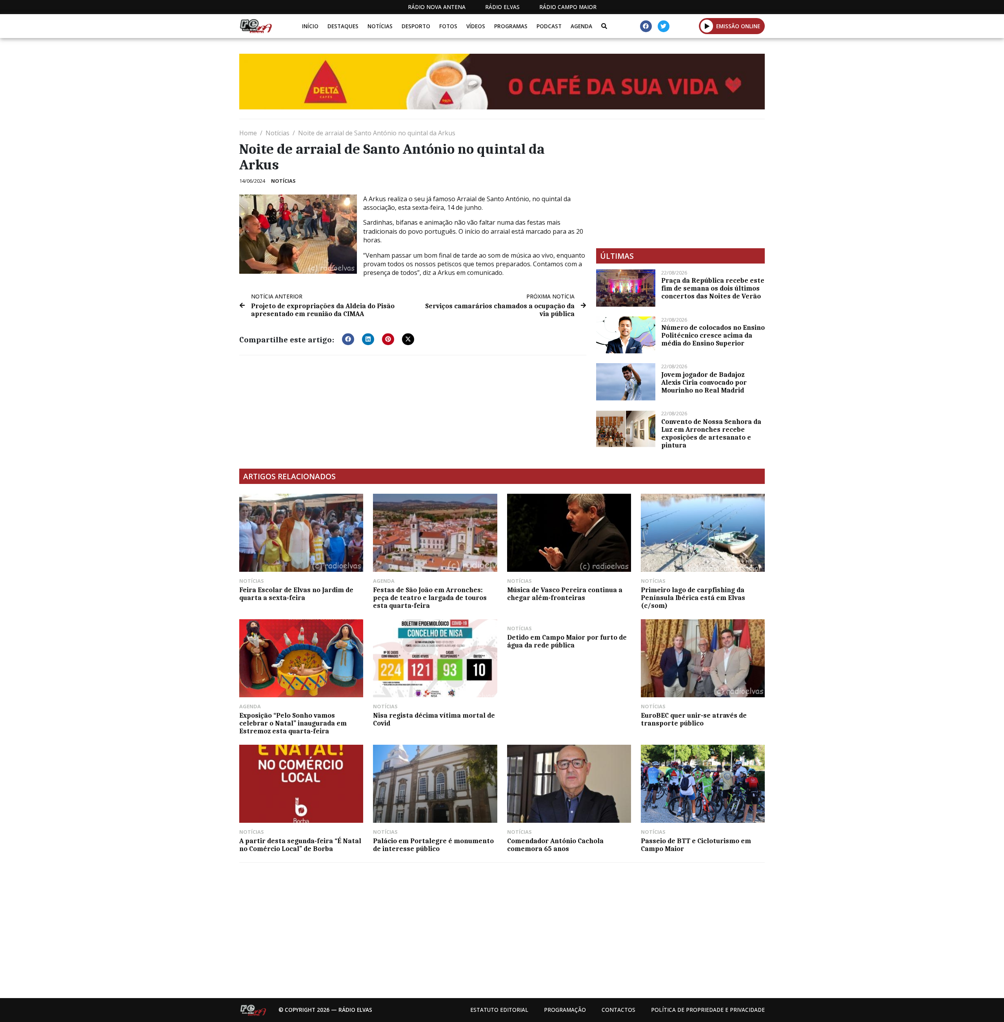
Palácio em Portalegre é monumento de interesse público (433, 845)
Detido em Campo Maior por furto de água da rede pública (567, 641)
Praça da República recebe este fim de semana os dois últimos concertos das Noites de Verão (712, 288)
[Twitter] (663, 26)
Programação (565, 1009)
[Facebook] (646, 26)
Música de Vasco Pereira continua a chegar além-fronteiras (564, 594)
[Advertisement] (680, 183)
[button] (707, 26)
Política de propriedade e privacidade (708, 1009)
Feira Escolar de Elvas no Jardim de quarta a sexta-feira (296, 594)
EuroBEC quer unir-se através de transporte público (694, 719)
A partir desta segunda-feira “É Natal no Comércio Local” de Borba (300, 845)
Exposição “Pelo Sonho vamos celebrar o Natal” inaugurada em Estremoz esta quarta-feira (293, 723)
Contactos (618, 1009)
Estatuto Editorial (499, 1009)
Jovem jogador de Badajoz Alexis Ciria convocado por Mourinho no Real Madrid (704, 382)
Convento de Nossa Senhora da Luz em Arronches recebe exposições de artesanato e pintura (711, 433)
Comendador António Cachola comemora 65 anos (555, 845)
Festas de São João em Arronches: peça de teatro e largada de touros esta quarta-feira (430, 597)
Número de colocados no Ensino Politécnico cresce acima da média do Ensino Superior (713, 335)
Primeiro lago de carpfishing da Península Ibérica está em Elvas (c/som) (693, 597)
